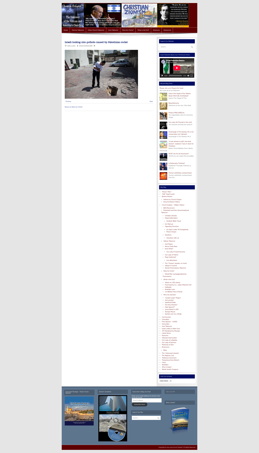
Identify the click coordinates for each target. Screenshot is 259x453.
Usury (164, 362)
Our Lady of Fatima (171, 255)
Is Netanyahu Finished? (177, 163)
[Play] (162, 76)
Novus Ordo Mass (171, 246)
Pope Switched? (170, 257)
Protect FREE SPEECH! (176, 113)
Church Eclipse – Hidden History (173, 205)
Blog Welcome (174, 103)
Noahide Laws (170, 289)
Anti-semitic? (169, 300)
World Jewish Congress (170, 369)
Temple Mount (170, 312)
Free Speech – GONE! (169, 322)
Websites (165, 365)
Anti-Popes (169, 244)
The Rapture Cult (168, 355)
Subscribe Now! (139, 404)
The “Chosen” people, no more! (176, 263)
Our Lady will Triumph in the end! (180, 122)
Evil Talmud (169, 224)
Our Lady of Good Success (175, 252)
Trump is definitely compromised (180, 173)
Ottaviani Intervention (169, 338)
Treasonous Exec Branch (170, 360)
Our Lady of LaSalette (169, 340)
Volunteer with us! (172, 238)
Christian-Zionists (171, 216)
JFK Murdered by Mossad (171, 331)
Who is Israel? (167, 367)
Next (151, 101)
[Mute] (188, 76)
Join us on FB (170, 392)
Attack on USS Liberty (172, 282)
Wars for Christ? (128, 30)
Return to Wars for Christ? (74, 107)
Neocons (165, 335)
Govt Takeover (113, 30)
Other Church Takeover (96, 30)
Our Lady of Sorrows (169, 342)
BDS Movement (169, 208)
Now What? (169, 249)
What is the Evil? (143, 30)
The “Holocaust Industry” (170, 353)
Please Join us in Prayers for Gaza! (171, 88)
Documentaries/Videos (171, 202)
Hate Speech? (170, 307)
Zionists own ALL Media (173, 314)
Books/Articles (167, 196)
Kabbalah (168, 287)
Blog (165, 350)
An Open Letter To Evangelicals (177, 229)
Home (66, 30)
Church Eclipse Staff (85, 45)
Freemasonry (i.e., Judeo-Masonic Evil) (178, 285)
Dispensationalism (171, 218)
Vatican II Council (171, 266)
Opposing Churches (172, 226)
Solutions (156, 30)
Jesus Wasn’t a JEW (172, 309)
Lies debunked (171, 260)
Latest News (166, 333)
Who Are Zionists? (169, 295)
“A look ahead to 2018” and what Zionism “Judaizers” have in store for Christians (181, 144)
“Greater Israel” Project (173, 298)
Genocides (165, 324)
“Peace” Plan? (166, 192)
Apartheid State (170, 302)
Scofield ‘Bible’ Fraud (173, 221)
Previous (68, 101)
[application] (177, 68)
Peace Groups (171, 232)
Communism (166, 317)
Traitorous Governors (169, 358)
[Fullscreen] (192, 76)
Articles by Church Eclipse (172, 199)
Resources (167, 30)
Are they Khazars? (171, 305)
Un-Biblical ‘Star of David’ (173, 292)
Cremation (165, 319)
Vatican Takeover (78, 30)
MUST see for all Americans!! (179, 154)
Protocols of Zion (168, 345)
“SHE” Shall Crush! (168, 194)
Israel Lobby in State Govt (171, 329)
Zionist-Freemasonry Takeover (175, 268)
